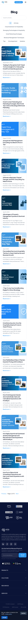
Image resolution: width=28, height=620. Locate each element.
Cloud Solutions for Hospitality (14, 26)
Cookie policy (8, 614)
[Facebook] (7, 544)
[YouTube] (15, 544)
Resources (5, 585)
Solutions (5, 578)
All (10, 23)
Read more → (6, 77)
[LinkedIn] (3, 544)
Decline (23, 613)
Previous (3, 493)
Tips (4, 41)
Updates (22, 41)
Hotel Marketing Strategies (14, 34)
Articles (16, 23)
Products (5, 570)
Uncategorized (12, 41)
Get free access (22, 555)
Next (17, 493)
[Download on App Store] (6, 563)
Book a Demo (19, 2)
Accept (4, 617)
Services (4, 593)
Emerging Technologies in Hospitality (14, 30)
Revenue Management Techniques (14, 37)
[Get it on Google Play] (17, 563)
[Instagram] (11, 544)
